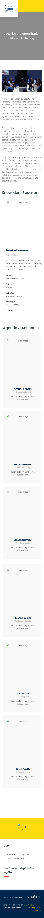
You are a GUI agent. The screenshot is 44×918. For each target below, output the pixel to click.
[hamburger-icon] (39, 6)
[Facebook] (6, 313)
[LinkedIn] (13, 313)
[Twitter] (9, 313)
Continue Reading (12, 305)
